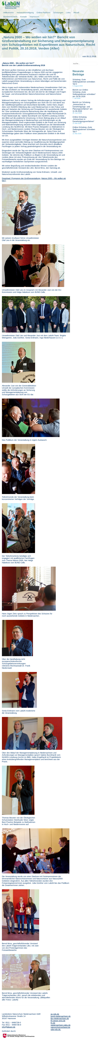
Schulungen (58, 13)
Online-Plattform (43, 13)
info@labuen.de (8, 1027)
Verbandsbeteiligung (25, 13)
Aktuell (76, 13)
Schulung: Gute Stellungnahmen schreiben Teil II (84, 81)
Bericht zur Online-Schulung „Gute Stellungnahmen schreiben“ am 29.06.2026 (84, 93)
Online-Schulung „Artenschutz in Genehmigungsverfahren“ (83, 119)
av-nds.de (55, 1014)
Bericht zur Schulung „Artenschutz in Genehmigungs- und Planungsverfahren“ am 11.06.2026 (82, 106)
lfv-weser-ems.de (58, 1021)
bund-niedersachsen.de (61, 1016)
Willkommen (8, 13)
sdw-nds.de (56, 1029)
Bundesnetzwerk (10, 17)
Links (68, 13)
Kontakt (23, 17)
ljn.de (53, 1023)
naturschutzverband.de (60, 1027)
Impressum (34, 17)
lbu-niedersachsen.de (60, 1018)
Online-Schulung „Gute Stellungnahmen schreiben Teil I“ (84, 129)
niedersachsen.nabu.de (60, 1025)
